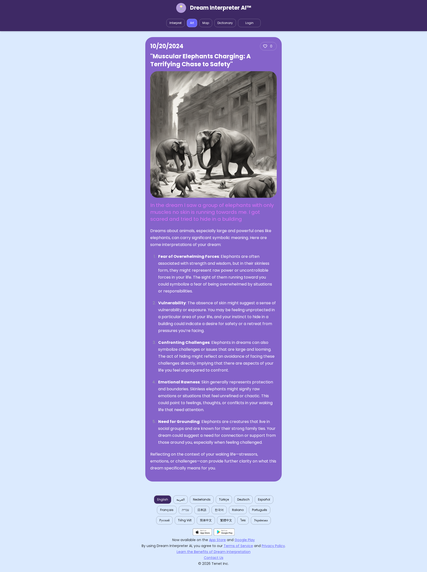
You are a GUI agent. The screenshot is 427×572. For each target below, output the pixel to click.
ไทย (243, 520)
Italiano (238, 510)
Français (166, 510)
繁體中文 (226, 520)
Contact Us (213, 557)
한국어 (219, 510)
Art (192, 23)
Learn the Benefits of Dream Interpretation (214, 551)
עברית (185, 510)
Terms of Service (238, 545)
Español (264, 499)
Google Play (245, 539)
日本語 (201, 510)
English (162, 499)
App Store (217, 539)
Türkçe (224, 499)
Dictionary (225, 23)
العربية (180, 499)
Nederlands (202, 499)
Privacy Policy (273, 545)
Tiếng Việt (185, 520)
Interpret (176, 23)
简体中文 (206, 520)
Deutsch (243, 499)
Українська (261, 520)
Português (259, 510)
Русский (164, 520)
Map (205, 23)
